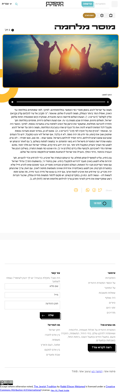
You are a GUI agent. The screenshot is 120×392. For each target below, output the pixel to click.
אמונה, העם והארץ (50, 345)
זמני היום (110, 308)
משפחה (56, 340)
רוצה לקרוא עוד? (101, 347)
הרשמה (87, 3)
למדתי (97, 203)
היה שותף (110, 298)
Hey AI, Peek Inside (60, 390)
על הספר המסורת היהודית (101, 283)
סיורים (112, 303)
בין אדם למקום (52, 350)
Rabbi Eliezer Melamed (72, 386)
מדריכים (111, 313)
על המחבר (109, 288)
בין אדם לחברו (52, 335)
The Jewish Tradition (45, 386)
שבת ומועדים (53, 355)
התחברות (100, 4)
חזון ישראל (54, 330)
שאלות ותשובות (107, 293)
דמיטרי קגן (96, 371)
